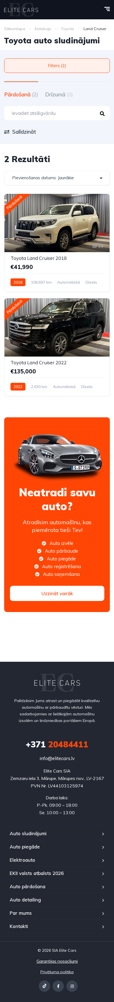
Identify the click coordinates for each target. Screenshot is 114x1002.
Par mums (21, 913)
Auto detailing (25, 900)
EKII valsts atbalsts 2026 (37, 873)
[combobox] (57, 178)
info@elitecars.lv (57, 758)
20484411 (57, 744)
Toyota (67, 29)
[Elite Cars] (21, 10)
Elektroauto (22, 860)
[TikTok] (44, 986)
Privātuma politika (57, 971)
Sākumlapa (14, 29)
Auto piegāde (25, 847)
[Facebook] (58, 986)
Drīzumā (59, 94)
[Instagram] (72, 986)
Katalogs (43, 29)
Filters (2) (57, 65)
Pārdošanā (21, 94)
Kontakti (19, 926)
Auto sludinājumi (28, 833)
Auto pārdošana (27, 886)
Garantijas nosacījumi (57, 961)
